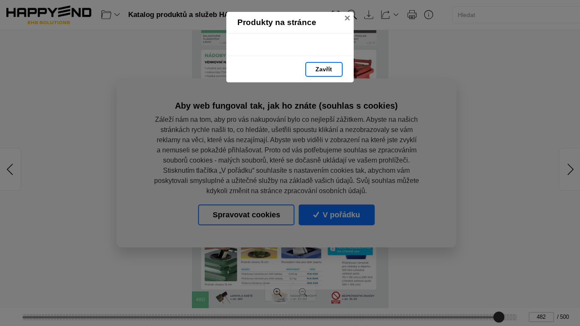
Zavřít (323, 69)
